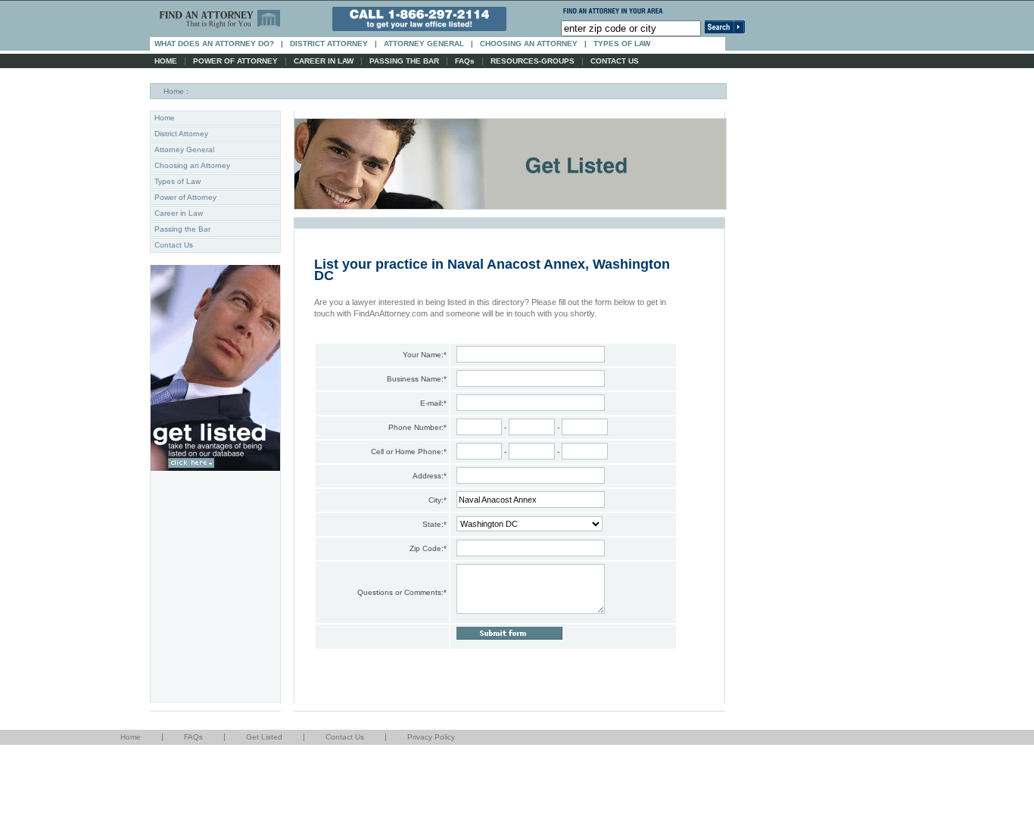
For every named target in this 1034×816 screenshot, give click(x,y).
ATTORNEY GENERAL (424, 43)
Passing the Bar (182, 229)
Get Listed (264, 737)
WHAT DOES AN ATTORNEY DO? (214, 43)
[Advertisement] (275, 779)
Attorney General (184, 149)
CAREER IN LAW (323, 61)
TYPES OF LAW (621, 43)
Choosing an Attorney (192, 165)
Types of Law (177, 181)
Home (174, 91)
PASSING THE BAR (404, 61)
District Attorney (181, 133)
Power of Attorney (185, 197)
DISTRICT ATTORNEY (329, 43)
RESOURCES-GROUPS (533, 61)
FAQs (465, 61)
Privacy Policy (431, 737)
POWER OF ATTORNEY (235, 61)
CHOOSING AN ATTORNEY (529, 43)
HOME (165, 61)
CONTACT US (614, 61)
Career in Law (178, 213)
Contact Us (173, 245)
